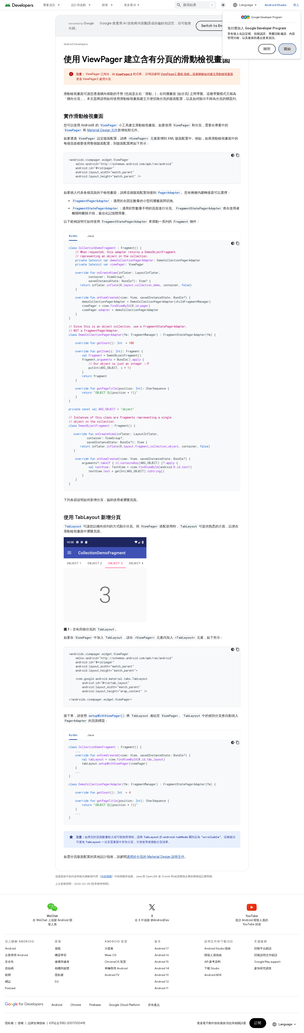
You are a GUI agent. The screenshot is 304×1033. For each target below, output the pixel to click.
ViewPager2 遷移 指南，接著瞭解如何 (185, 74)
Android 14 (161, 968)
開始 (287, 49)
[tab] (73, 236)
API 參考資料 (212, 962)
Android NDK (212, 975)
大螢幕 (109, 948)
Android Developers (76, 44)
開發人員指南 (213, 955)
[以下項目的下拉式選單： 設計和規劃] (91, 5)
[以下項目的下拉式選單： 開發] (113, 5)
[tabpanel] (152, 366)
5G (57, 981)
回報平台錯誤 (263, 948)
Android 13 (161, 975)
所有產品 (154, 1005)
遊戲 (58, 948)
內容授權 (106, 876)
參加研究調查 (263, 968)
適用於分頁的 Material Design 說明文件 (155, 857)
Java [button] (90, 236)
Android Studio (276, 5)
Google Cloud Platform (124, 1005)
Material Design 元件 (102, 130)
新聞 (8, 975)
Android (10, 948)
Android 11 (161, 988)
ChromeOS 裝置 (115, 962)
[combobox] (195, 5)
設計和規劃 (78, 5)
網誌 (8, 981)
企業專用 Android (16, 955)
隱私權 (59, 975)
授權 (21, 1023)
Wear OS (110, 955)
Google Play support (267, 962)
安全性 (9, 962)
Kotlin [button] (73, 236)
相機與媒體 (62, 968)
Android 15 (161, 962)
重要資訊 (49, 5)
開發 (105, 5)
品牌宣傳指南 (36, 1023)
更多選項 (130, 5)
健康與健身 (62, 962)
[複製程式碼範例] (237, 155)
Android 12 (161, 981)
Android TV (112, 975)
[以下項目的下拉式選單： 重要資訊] (60, 5)
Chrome (76, 1005)
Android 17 (161, 948)
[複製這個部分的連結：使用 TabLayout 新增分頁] (125, 517)
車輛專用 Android (116, 968)
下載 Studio (211, 968)
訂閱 (257, 1023)
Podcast (10, 988)
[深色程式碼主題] (232, 155)
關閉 (266, 49)
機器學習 (60, 955)
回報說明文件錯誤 (265, 955)
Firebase (95, 1005)
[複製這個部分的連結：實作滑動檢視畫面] (107, 116)
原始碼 (9, 968)
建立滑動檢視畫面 (221, 74)
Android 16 (161, 955)
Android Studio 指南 (217, 948)
